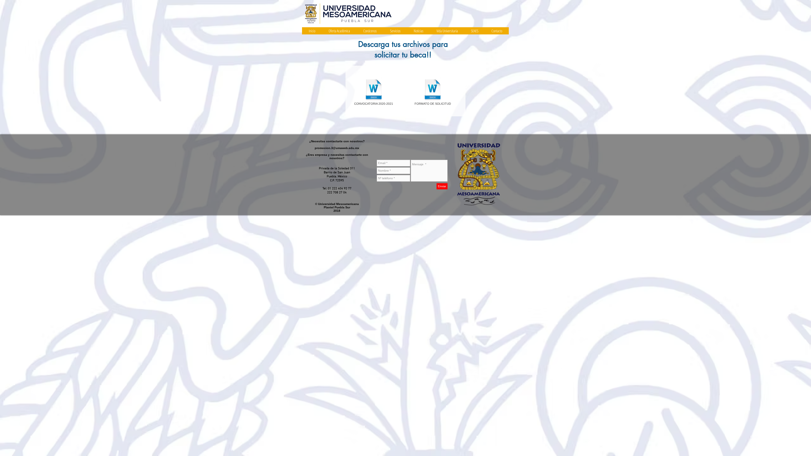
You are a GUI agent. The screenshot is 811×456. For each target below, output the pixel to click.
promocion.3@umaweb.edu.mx (337, 148)
